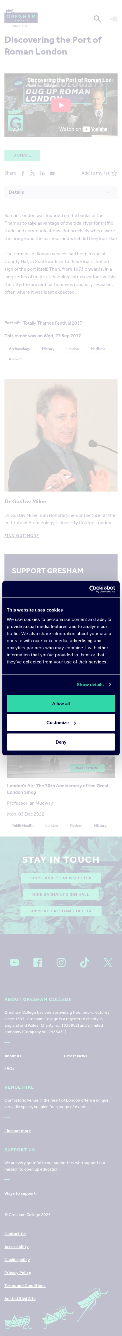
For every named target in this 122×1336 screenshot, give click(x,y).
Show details (90, 684)
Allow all (61, 703)
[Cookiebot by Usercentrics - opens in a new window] (89, 589)
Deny (61, 741)
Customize (57, 722)
